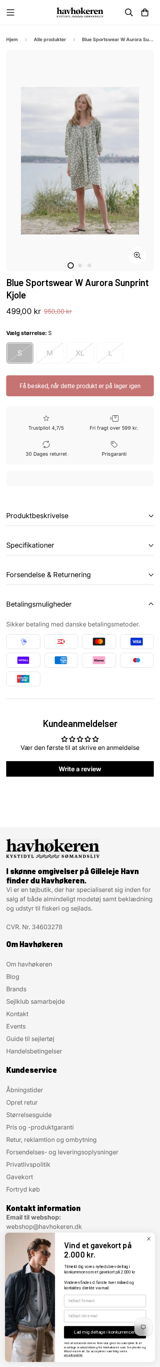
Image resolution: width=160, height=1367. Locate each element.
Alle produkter (50, 39)
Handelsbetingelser (34, 1051)
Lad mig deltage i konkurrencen (105, 1332)
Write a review (80, 769)
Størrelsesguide (29, 1115)
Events (16, 1026)
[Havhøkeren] (80, 12)
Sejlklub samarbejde (35, 1001)
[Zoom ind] (137, 255)
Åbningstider (24, 1090)
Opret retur (22, 1102)
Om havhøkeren (29, 964)
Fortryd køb (23, 1189)
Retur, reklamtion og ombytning (51, 1139)
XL (80, 353)
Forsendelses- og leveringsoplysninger (62, 1152)
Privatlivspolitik (28, 1164)
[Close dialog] (148, 1238)
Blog (12, 976)
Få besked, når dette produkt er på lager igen (80, 386)
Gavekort (19, 1177)
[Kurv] (145, 12)
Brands (16, 989)
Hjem (12, 39)
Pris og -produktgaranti (40, 1127)
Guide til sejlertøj (30, 1039)
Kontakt (17, 1014)
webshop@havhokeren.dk (44, 1226)
